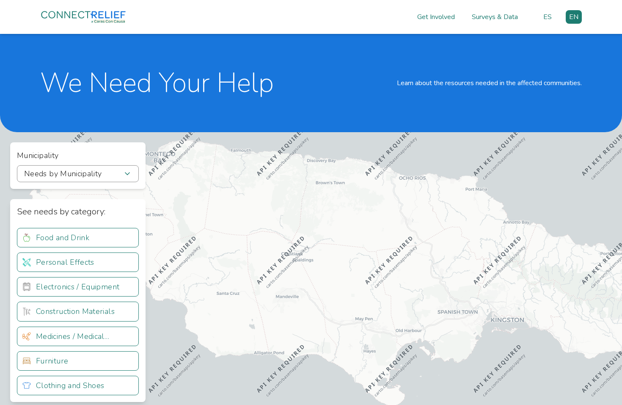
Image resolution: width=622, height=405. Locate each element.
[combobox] (78, 173)
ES (547, 17)
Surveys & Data (495, 17)
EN (573, 17)
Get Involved (436, 17)
